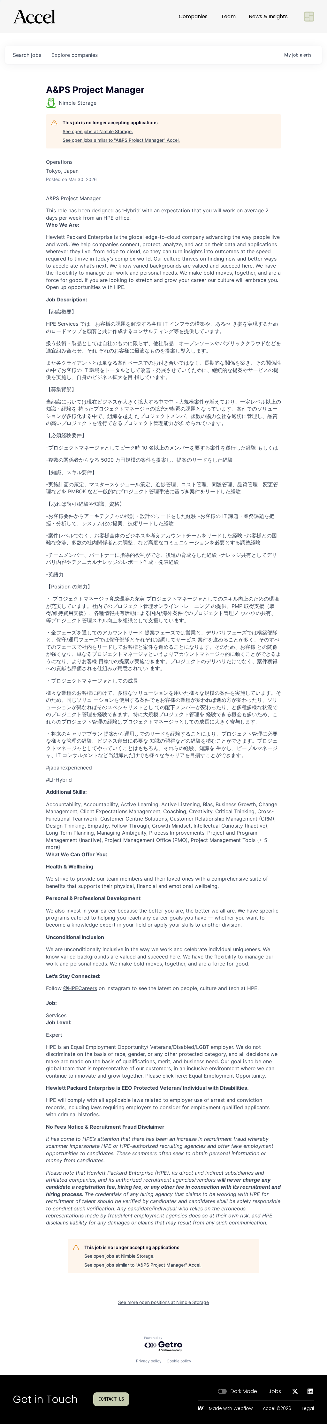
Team (228, 16)
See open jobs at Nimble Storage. (98, 131)
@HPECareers (80, 988)
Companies (193, 16)
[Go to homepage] (34, 16)
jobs (27, 55)
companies (74, 55)
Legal (308, 1409)
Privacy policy (149, 1361)
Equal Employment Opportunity (227, 1075)
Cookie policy (179, 1361)
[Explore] (309, 16)
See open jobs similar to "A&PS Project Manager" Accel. (121, 140)
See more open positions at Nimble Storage (163, 1302)
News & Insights (268, 16)
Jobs (275, 1391)
